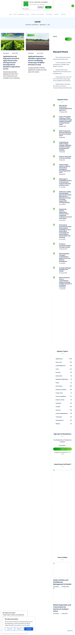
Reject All (19, 628)
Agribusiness (21, 14)
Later (40, 7)
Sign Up (62, 449)
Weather (56, 14)
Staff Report (6, 53)
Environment (59, 376)
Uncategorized (59, 420)
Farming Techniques (61, 389)
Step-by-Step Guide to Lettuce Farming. (65, 157)
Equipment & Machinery (62, 379)
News (10, 14)
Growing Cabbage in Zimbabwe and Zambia (65, 269)
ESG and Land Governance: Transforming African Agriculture (65, 108)
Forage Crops (59, 393)
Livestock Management (62, 413)
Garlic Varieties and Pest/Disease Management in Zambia (62, 582)
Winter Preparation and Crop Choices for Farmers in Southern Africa (65, 133)
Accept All (28, 628)
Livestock (33, 14)
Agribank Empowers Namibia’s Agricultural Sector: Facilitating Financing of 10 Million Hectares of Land (37, 60)
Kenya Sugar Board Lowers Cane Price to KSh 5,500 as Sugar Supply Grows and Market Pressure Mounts (62, 78)
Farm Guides (40, 14)
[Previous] (61, 617)
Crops (27, 14)
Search (55, 36)
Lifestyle (58, 406)
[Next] (64, 617)
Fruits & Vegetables (61, 396)
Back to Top (70, 630)
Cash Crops (59, 362)
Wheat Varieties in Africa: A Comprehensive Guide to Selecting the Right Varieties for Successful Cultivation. (65, 282)
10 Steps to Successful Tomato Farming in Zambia (65, 245)
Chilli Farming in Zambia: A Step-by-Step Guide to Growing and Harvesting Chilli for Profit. (65, 168)
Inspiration (58, 403)
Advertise (63, 14)
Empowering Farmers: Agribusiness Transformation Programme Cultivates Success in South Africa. (65, 213)
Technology (49, 14)
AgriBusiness (6, 35)
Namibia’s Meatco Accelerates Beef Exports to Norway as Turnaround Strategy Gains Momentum (62, 86)
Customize (9, 628)
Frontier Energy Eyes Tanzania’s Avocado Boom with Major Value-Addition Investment (62, 64)
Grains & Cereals (60, 399)
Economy (58, 372)
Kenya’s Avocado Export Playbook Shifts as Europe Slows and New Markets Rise (62, 71)
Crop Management (60, 365)
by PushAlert (26, 8)
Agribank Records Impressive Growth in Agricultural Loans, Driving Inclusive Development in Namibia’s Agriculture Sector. (11, 62)
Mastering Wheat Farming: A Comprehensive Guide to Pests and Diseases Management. (64, 257)
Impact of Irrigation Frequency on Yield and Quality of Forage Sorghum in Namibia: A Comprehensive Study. (65, 120)
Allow (48, 7)
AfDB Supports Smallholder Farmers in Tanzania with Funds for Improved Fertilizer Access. (65, 182)
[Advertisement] (62, 320)
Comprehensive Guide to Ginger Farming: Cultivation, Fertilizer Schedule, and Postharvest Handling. (65, 146)
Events (15, 14)
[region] (19, 624)
